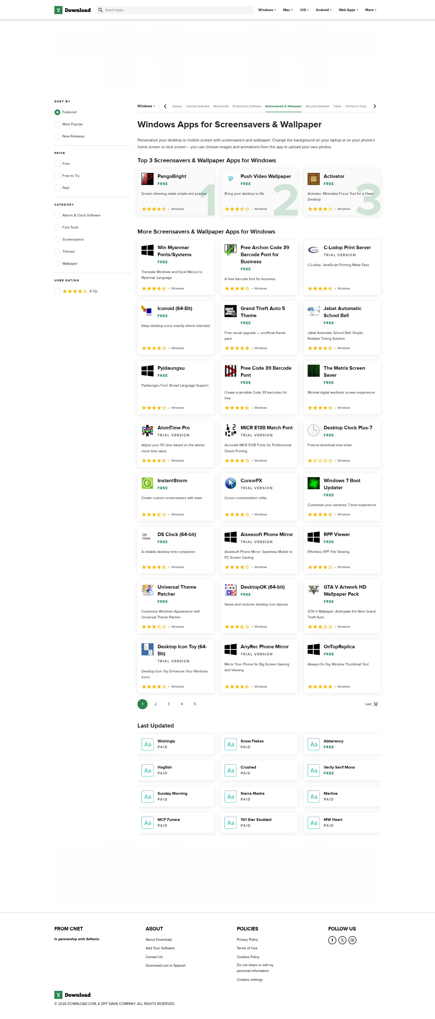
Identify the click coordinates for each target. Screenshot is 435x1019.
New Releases (73, 136)
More (369, 10)
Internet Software (197, 106)
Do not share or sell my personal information (255, 968)
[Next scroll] (375, 106)
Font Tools (70, 227)
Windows (265, 10)
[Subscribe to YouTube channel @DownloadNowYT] (352, 940)
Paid (65, 188)
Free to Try (71, 176)
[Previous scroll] (165, 106)
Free (66, 164)
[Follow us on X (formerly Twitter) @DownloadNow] (342, 940)
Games (177, 106)
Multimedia (221, 106)
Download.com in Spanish (166, 965)
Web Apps (347, 10)
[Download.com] (72, 10)
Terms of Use (247, 948)
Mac (286, 10)
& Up (93, 291)
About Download (159, 939)
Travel (337, 106)
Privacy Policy (247, 939)
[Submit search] (101, 10)
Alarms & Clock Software (81, 215)
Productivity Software (247, 106)
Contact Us (154, 957)
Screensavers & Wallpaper (283, 106)
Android (322, 10)
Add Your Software (160, 948)
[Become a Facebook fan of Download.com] (332, 940)
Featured (69, 112)
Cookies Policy (248, 957)
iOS (303, 10)
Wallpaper (70, 263)
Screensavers (73, 239)
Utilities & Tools (356, 106)
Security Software (317, 106)
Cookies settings (250, 979)
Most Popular (72, 124)
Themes (68, 251)
